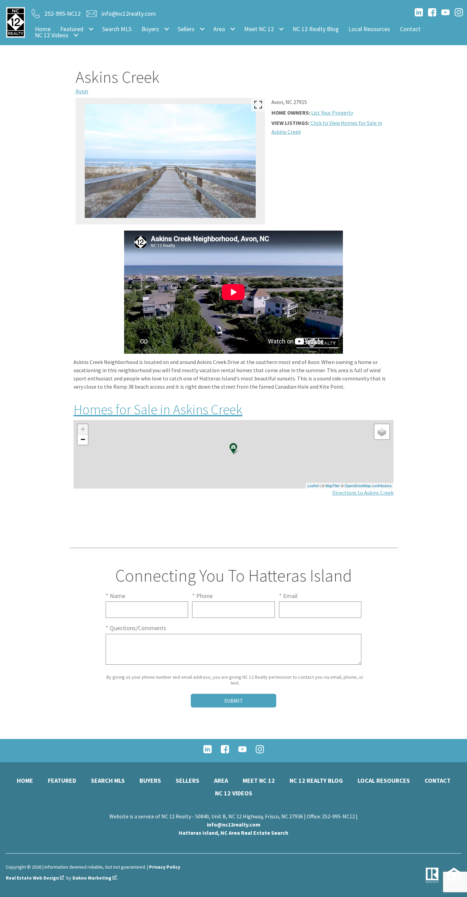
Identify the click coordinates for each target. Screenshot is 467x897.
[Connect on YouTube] (445, 14)
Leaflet (313, 485)
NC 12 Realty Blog (316, 29)
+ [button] (83, 429)
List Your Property (332, 112)
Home (43, 29)
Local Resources (369, 29)
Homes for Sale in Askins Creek (158, 409)
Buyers (150, 780)
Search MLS (117, 29)
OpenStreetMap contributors (368, 485)
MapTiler (332, 485)
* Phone (202, 596)
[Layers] (381, 431)
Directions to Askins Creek (362, 492)
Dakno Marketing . (95, 878)
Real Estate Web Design (33, 878)
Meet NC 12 (259, 780)
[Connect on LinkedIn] (419, 14)
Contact (410, 29)
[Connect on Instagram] (459, 14)
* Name (115, 596)
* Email (288, 596)
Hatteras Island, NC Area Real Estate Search (233, 832)
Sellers (187, 780)
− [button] (83, 439)
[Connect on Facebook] (432, 14)
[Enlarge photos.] (258, 105)
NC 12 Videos (233, 793)
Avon (82, 91)
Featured (62, 780)
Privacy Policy (164, 867)
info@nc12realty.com (234, 824)
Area (221, 780)
